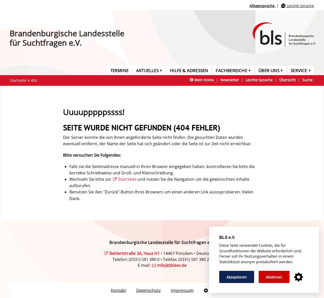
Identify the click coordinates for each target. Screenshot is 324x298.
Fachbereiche (231, 70)
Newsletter (229, 79)
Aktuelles (147, 70)
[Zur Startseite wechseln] (288, 28)
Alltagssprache (263, 5)
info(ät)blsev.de (172, 265)
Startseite (18, 80)
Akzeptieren (237, 277)
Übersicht (287, 79)
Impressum (182, 290)
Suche (307, 79)
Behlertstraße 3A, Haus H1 (134, 253)
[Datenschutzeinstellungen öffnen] (206, 290)
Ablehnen (274, 277)
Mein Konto (203, 79)
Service (299, 70)
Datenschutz (148, 290)
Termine (119, 70)
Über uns (268, 70)
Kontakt (118, 290)
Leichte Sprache (300, 5)
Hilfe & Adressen (189, 70)
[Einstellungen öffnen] (298, 277)
